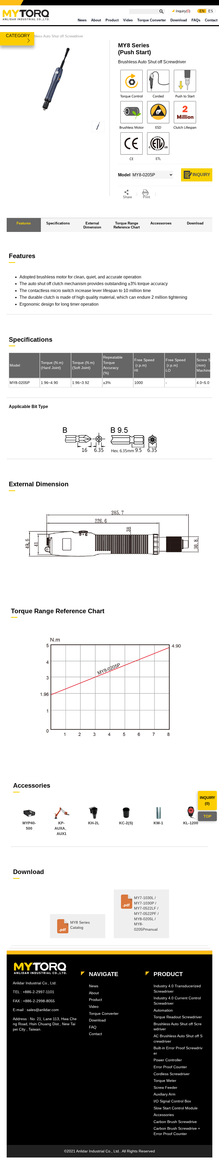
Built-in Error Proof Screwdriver (178, 1050)
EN (202, 11)
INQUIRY (201, 174)
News (82, 20)
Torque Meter (165, 1080)
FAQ (92, 1027)
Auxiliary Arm (164, 1094)
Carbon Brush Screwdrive (175, 1122)
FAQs (195, 20)
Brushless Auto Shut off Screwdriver (55, 36)
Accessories (164, 1115)
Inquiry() (183, 11)
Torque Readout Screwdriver (178, 1017)
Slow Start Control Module (176, 1108)
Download (178, 20)
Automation (163, 1010)
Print (146, 197)
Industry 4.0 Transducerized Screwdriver (177, 988)
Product (112, 20)
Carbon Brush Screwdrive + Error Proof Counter (177, 1131)
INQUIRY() (207, 800)
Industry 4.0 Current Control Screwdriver (177, 1000)
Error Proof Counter (170, 1067)
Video (128, 20)
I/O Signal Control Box (172, 1101)
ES (210, 11)
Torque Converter (151, 20)
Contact (211, 20)
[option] (29, 819)
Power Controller (168, 1060)
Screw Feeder (165, 1087)
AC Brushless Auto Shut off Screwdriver (178, 1038)
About (96, 20)
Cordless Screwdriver (172, 1074)
